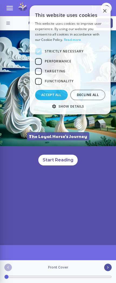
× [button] (105, 11)
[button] (70, 106)
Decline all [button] (88, 95)
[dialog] (70, 59)
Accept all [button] (51, 95)
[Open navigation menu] (9, 8)
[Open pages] (8, 23)
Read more (72, 39)
